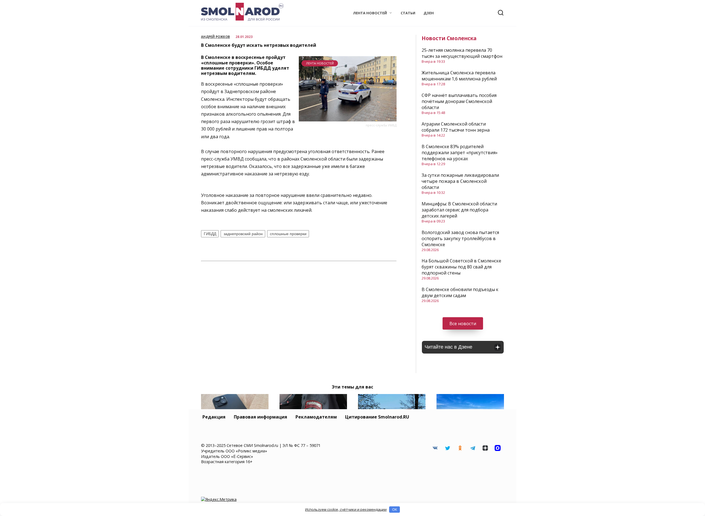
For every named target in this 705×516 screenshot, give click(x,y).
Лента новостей (370, 12)
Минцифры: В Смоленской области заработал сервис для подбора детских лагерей (459, 210)
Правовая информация (260, 417)
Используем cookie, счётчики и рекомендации (346, 509)
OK (394, 509)
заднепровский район (243, 234)
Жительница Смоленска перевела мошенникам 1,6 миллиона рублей (459, 76)
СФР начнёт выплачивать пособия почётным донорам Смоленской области (459, 101)
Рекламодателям (316, 417)
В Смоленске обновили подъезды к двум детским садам (460, 292)
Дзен (429, 12)
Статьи (408, 12)
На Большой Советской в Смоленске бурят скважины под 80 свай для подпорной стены (461, 267)
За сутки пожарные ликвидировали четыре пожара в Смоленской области (460, 181)
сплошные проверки (288, 234)
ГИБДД (210, 234)
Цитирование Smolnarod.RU (377, 417)
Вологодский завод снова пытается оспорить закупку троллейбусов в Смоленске (460, 238)
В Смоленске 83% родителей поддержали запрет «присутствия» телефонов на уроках (460, 152)
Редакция (214, 417)
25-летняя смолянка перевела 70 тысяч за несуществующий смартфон (462, 53)
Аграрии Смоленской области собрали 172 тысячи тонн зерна (456, 127)
